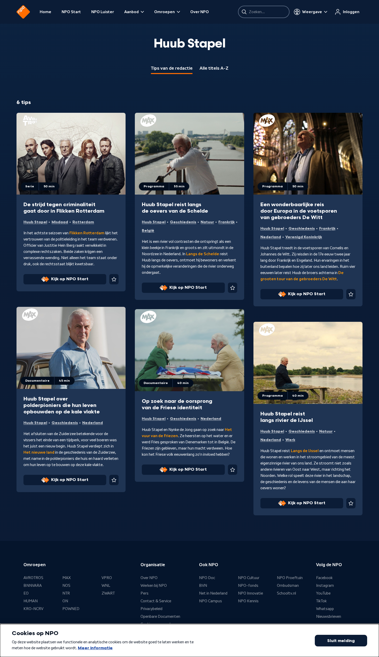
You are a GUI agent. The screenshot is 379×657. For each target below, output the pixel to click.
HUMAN (30, 601)
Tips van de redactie (172, 68)
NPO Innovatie (250, 593)
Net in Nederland (213, 593)
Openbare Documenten (160, 616)
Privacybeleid (151, 609)
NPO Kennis (248, 601)
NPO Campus (210, 601)
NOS (66, 585)
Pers (145, 593)
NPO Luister (102, 12)
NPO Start (71, 12)
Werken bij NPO (154, 585)
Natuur (207, 222)
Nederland (270, 237)
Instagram (325, 585)
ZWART (108, 593)
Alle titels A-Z (214, 68)
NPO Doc (207, 578)
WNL (106, 585)
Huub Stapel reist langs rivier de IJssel (286, 417)
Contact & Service (156, 601)
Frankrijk (226, 222)
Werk (290, 440)
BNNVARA (32, 585)
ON (65, 601)
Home (45, 12)
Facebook (324, 578)
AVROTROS (33, 578)
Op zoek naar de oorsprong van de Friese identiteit (177, 404)
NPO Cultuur (248, 578)
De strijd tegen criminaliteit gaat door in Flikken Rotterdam (63, 208)
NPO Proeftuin (290, 578)
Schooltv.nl (286, 593)
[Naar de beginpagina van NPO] (23, 12)
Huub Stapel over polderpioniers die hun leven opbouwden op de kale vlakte (61, 405)
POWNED (70, 609)
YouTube (323, 593)
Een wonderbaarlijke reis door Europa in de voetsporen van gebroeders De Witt (298, 211)
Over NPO (199, 12)
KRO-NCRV (33, 609)
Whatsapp (325, 609)
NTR (66, 593)
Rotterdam (83, 222)
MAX (66, 578)
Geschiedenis (183, 222)
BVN (203, 585)
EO (26, 593)
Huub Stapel (35, 222)
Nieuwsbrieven (328, 616)
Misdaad (60, 222)
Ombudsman (288, 585)
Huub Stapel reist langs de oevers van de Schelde (175, 208)
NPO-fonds (248, 585)
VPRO (107, 578)
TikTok (321, 601)
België (148, 230)
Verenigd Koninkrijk (303, 237)
